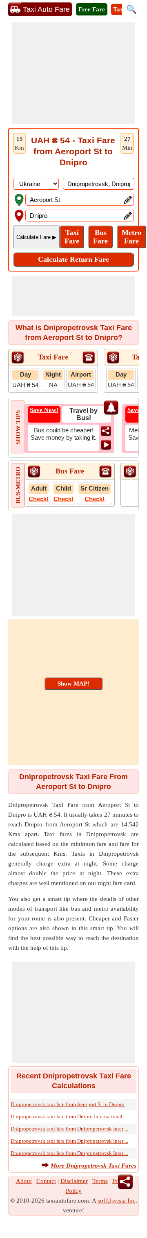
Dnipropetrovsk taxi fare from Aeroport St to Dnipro (68, 1104)
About (24, 1181)
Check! (39, 498)
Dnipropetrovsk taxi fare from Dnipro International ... (69, 1116)
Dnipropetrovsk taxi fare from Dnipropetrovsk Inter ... (69, 1129)
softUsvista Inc (117, 1200)
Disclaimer (74, 1181)
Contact (46, 1181)
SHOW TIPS (18, 427)
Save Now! (44, 410)
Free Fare (91, 9)
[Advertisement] (73, 73)
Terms (100, 1181)
